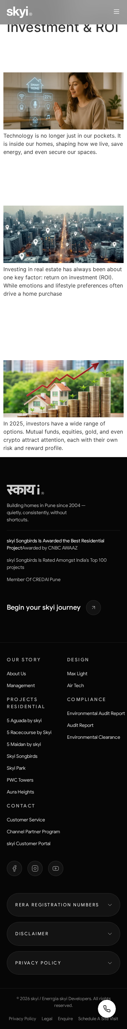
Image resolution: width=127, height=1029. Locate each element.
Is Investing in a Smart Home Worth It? (60, 53)
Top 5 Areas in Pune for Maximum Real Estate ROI (62, 180)
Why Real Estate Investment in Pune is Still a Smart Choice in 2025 (59, 328)
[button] (116, 12)
